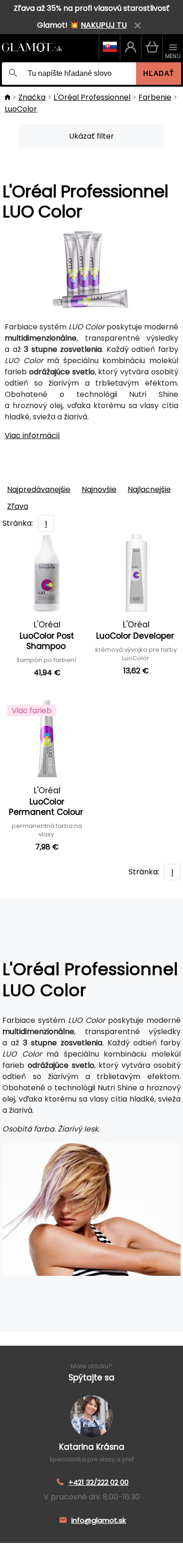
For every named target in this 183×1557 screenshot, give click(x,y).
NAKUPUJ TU (104, 25)
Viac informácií (32, 435)
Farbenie (154, 97)
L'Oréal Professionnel (91, 97)
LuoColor (21, 109)
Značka (32, 97)
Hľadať (158, 73)
